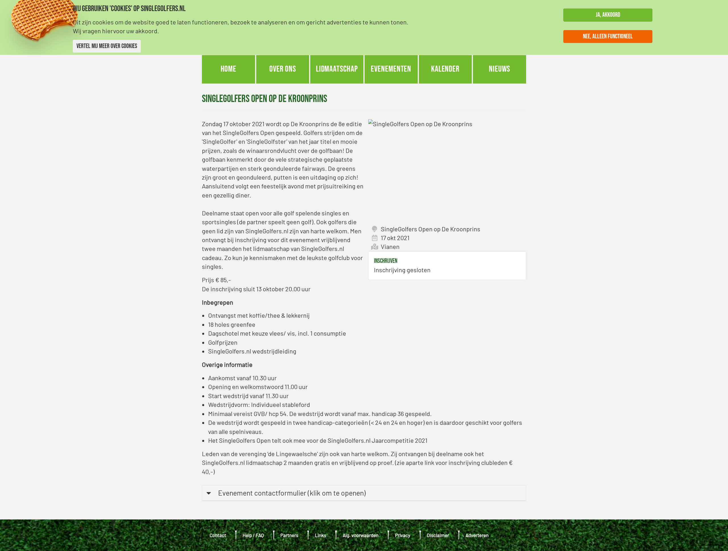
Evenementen (391, 69)
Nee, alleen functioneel (608, 36)
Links (320, 535)
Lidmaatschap (337, 69)
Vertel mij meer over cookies (106, 46)
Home (229, 69)
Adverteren (477, 535)
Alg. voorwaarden (361, 535)
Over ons (282, 69)
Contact (218, 535)
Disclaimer (438, 535)
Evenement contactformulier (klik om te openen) (292, 492)
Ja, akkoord (608, 15)
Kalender (445, 69)
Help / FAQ (253, 535)
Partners (289, 535)
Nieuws (499, 69)
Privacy (402, 535)
